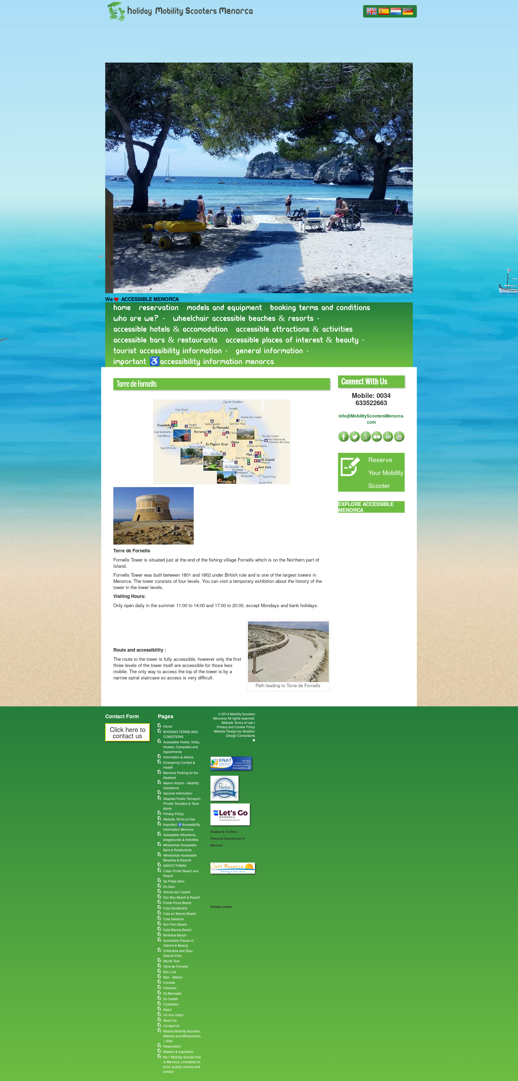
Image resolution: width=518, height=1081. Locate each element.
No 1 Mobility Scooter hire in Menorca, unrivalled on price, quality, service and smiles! (182, 1064)
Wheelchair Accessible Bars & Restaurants (180, 847)
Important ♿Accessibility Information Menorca (193, 361)
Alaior (167, 1009)
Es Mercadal (172, 993)
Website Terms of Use (179, 819)
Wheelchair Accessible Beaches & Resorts (244, 318)
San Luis (169, 971)
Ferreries (169, 988)
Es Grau (169, 886)
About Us (170, 1020)
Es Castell (170, 998)
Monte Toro (171, 961)
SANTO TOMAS (174, 865)
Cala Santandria (175, 908)
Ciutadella (170, 1004)
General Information (271, 350)
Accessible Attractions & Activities (294, 329)
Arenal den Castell (176, 892)
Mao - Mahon (173, 977)
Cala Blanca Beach (177, 929)
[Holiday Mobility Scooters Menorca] (180, 10)
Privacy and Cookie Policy (236, 726)
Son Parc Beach (175, 924)
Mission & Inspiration (178, 1051)
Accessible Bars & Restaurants (165, 340)
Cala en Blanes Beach (179, 913)
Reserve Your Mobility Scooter (386, 472)
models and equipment (224, 307)
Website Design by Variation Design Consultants (234, 733)
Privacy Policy (173, 813)
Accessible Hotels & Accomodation (170, 329)
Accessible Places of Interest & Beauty (294, 340)
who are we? (137, 318)
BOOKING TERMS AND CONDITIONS (320, 307)
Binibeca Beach (174, 935)
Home (122, 307)
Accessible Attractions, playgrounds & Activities (180, 837)
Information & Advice (178, 757)
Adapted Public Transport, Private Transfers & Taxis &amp (182, 803)
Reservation (159, 307)
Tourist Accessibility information (169, 350)
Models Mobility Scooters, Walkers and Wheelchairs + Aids (182, 1036)
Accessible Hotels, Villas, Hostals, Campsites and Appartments (181, 747)
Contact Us (171, 1025)
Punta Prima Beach (177, 902)
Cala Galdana (173, 918)
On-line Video (173, 1014)
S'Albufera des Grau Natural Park (178, 953)
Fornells (169, 982)
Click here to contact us (127, 732)
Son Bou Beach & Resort (181, 897)
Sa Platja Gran (174, 881)
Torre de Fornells (175, 966)
